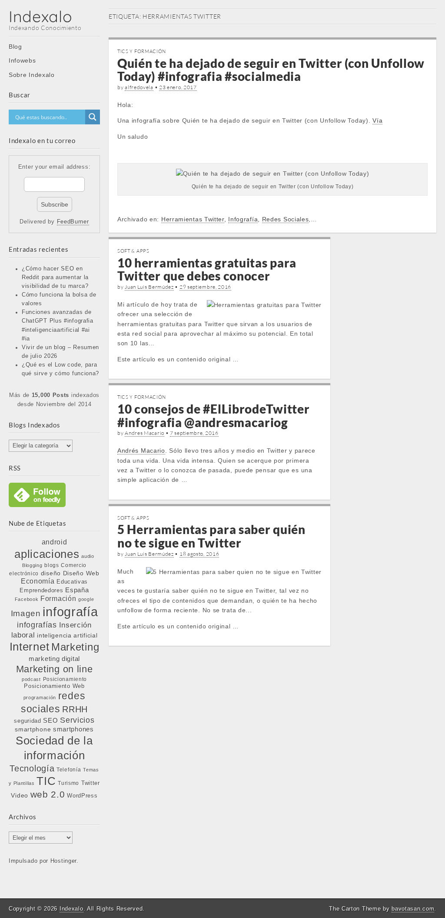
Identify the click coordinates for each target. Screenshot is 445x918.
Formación (58, 598)
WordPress (82, 795)
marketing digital (54, 658)
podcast (31, 679)
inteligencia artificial (67, 635)
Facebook (27, 599)
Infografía (243, 219)
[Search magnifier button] (92, 117)
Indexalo (41, 16)
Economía (38, 581)
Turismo (68, 783)
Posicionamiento (65, 679)
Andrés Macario (141, 450)
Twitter (90, 783)
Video (19, 795)
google (86, 599)
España (77, 590)
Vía (377, 120)
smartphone (33, 729)
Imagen (26, 613)
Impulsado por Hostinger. (44, 861)
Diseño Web (81, 573)
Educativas (72, 581)
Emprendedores (41, 590)
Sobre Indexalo (32, 74)
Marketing (75, 647)
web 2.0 (47, 794)
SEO (50, 720)
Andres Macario (144, 433)
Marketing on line (54, 669)
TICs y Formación (141, 51)
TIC (46, 781)
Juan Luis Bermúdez (149, 287)
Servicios (77, 720)
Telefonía (68, 770)
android (54, 542)
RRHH (75, 709)
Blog (15, 46)
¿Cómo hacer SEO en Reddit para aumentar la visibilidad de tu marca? (55, 277)
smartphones (73, 729)
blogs (51, 565)
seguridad (27, 721)
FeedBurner (73, 222)
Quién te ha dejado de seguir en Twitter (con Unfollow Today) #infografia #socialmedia (271, 70)
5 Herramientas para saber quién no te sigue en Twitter (211, 536)
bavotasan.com (413, 908)
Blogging (32, 565)
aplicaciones (46, 554)
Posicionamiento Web (54, 686)
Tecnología (32, 768)
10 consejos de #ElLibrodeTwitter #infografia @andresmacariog (213, 415)
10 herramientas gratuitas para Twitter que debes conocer (206, 269)
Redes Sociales (285, 219)
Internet (30, 646)
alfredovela (139, 87)
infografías (37, 625)
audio (87, 556)
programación (39, 697)
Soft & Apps (133, 251)
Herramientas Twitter (192, 219)
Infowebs (22, 60)
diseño (51, 573)
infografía (70, 611)
